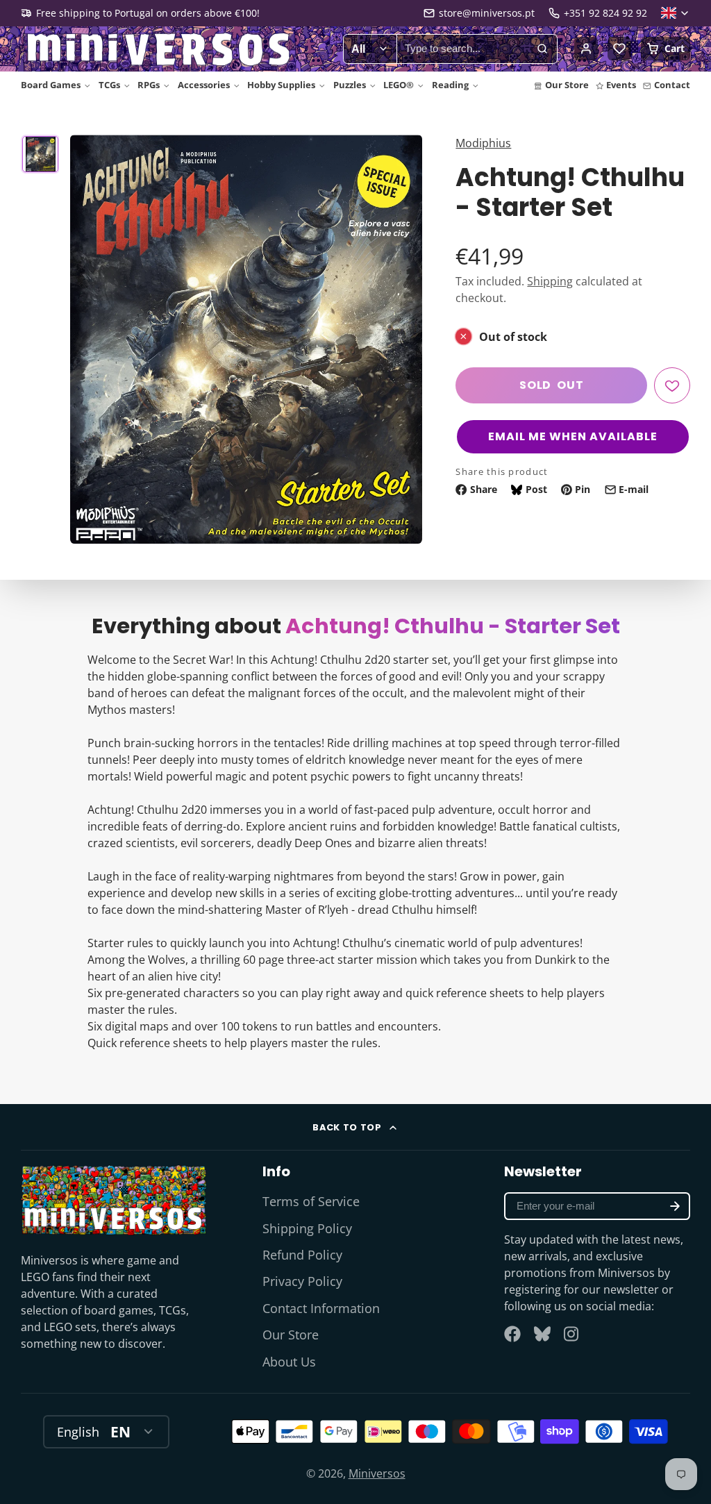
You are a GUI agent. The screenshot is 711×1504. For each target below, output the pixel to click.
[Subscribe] (675, 1206)
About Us (289, 1361)
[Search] (542, 49)
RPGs (148, 84)
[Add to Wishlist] (672, 385)
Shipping (550, 281)
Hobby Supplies (281, 84)
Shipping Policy (307, 1228)
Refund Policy (302, 1254)
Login (586, 48)
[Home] (160, 49)
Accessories (204, 84)
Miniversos (377, 1473)
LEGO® (398, 84)
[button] (572, 437)
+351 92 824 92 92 (605, 12)
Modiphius (483, 143)
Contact (672, 84)
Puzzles (349, 84)
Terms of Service (311, 1201)
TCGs (109, 84)
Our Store (567, 84)
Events (621, 84)
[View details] (114, 1199)
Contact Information (321, 1308)
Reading (450, 84)
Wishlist (619, 48)
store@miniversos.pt (487, 12)
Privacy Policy (302, 1281)
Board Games (51, 84)
